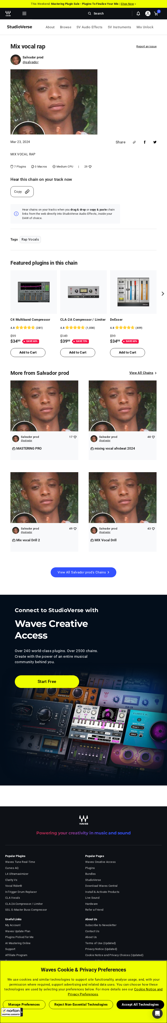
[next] (161, 293)
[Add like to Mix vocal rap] (89, 166)
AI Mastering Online (18, 943)
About (50, 27)
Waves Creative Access (100, 862)
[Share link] (134, 142)
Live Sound (92, 897)
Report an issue (146, 46)
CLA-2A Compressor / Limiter (83, 320)
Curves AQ (12, 868)
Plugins (90, 868)
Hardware (91, 903)
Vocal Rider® (13, 885)
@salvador (30, 62)
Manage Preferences (24, 1004)
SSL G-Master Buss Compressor (26, 909)
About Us (91, 937)
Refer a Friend (94, 909)
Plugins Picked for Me (19, 937)
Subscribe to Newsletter (100, 925)
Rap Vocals (30, 239)
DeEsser (116, 320)
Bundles (90, 873)
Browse (65, 27)
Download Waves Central (101, 885)
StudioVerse (93, 880)
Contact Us (92, 931)
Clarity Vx (11, 880)
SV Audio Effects (90, 27)
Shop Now (127, 3)
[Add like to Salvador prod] (75, 436)
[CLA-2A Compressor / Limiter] (83, 292)
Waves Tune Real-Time (20, 862)
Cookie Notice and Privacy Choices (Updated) (114, 955)
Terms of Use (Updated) (100, 943)
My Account (12, 925)
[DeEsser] (133, 292)
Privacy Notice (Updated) (101, 949)
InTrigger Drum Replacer (21, 891)
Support (10, 949)
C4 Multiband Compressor (30, 320)
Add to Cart (28, 352)
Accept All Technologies (140, 1004)
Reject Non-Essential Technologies (81, 1004)
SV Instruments (119, 27)
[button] (12, 1012)
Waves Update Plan (17, 931)
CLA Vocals (12, 897)
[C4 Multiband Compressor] (33, 292)
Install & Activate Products (102, 891)
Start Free (47, 681)
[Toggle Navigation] (24, 13)
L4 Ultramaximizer (16, 873)
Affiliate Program (16, 955)
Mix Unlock (145, 27)
